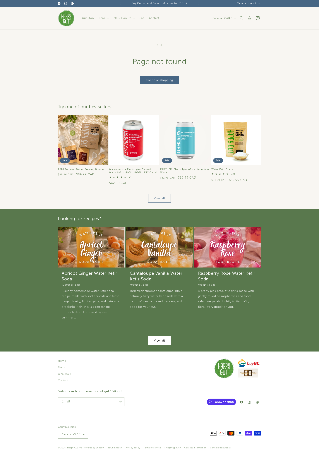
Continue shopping (159, 80)
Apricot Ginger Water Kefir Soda (89, 276)
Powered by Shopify (93, 447)
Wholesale (64, 374)
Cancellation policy (220, 447)
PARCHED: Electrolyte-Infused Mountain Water (184, 171)
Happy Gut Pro (74, 447)
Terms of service (152, 447)
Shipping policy (172, 447)
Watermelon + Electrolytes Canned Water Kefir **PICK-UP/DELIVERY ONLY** (134, 171)
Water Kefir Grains (222, 169)
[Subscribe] (120, 401)
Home (62, 360)
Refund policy (114, 447)
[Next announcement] (199, 3)
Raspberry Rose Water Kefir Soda (226, 276)
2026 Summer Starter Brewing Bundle (81, 169)
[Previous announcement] (120, 3)
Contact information (195, 447)
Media (62, 367)
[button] (103, 18)
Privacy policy (133, 447)
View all (159, 198)
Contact (63, 380)
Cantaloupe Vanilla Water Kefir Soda (156, 276)
